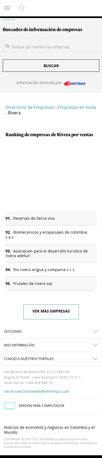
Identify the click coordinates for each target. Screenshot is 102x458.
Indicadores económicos (81, 8)
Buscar (51, 65)
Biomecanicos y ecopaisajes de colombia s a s (46, 235)
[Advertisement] (51, 175)
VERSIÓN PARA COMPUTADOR (41, 405)
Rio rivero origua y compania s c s (44, 269)
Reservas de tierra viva (34, 218)
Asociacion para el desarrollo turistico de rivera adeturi (46, 253)
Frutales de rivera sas (32, 283)
